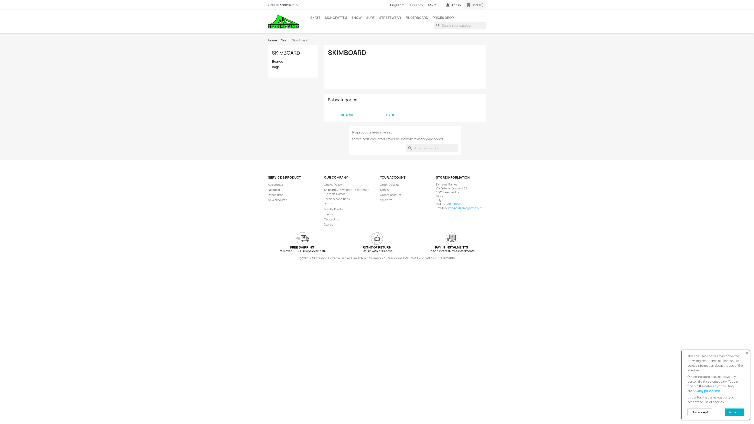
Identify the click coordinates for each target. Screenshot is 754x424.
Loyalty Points (333, 209)
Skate (315, 18)
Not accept (700, 412)
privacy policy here (706, 391)
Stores (328, 224)
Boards (277, 61)
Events (328, 214)
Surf (370, 18)
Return (328, 204)
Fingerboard (416, 18)
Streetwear (390, 18)
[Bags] (390, 110)
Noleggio (274, 190)
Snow (356, 18)
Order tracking (390, 184)
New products (277, 200)
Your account (392, 177)
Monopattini (336, 18)
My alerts (386, 200)
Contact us (331, 219)
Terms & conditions (337, 199)
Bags (276, 67)
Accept (734, 412)
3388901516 (289, 5)
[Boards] (347, 110)
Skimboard (286, 52)
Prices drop (443, 18)
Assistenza (275, 184)
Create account (390, 195)
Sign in (384, 190)
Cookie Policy (333, 184)
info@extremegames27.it (465, 208)
